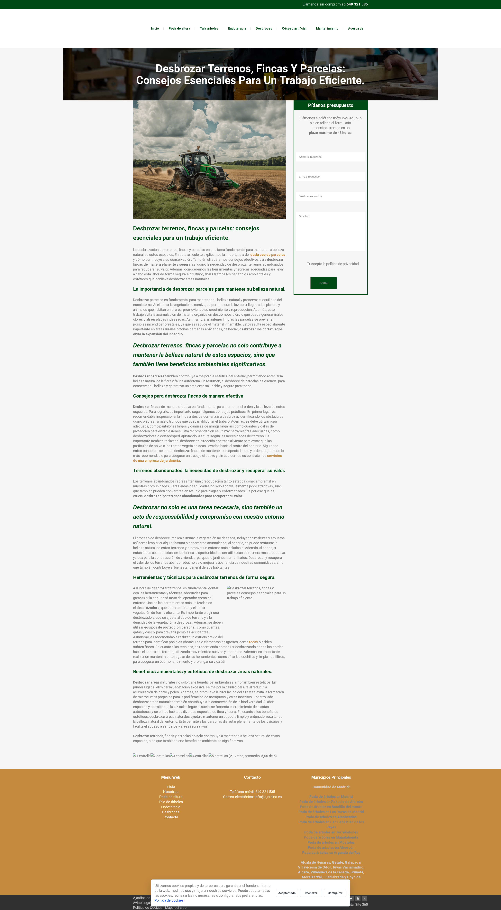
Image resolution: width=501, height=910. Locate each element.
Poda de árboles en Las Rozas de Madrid (331, 812)
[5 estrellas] (218, 755)
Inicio (170, 787)
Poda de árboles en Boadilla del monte (331, 807)
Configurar (335, 893)
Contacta (170, 817)
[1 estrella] (141, 755)
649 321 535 (357, 4)
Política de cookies (169, 900)
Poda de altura (170, 797)
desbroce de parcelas (267, 255)
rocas (253, 642)
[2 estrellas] (160, 755)
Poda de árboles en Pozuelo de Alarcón (331, 802)
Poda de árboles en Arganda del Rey (331, 852)
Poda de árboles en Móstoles (331, 842)
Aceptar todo (287, 893)
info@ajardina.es (268, 797)
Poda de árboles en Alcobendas (331, 817)
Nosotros (170, 792)
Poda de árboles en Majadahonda (331, 837)
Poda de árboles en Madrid (331, 797)
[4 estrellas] (199, 755)
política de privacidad (342, 264)
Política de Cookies (148, 907)
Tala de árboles (171, 802)
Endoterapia (170, 807)
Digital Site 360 (356, 904)
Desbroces (170, 812)
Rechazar (311, 893)
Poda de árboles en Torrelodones (331, 832)
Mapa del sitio (176, 907)
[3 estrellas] (179, 755)
